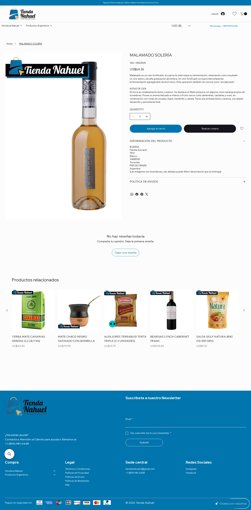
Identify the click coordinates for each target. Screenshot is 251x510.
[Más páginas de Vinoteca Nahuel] (21, 25)
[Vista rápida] (33, 289)
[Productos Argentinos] (54, 453)
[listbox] (181, 25)
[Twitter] (147, 194)
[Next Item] (117, 110)
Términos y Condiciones (77, 447)
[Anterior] (7, 289)
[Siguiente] (244, 289)
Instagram (191, 447)
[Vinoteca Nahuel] (54, 450)
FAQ (67, 463)
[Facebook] (137, 194)
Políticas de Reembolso (77, 459)
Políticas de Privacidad (77, 451)
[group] (125, 300)
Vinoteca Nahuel (14, 449)
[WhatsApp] (132, 194)
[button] (244, 13)
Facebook (191, 451)
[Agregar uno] (146, 116)
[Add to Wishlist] (242, 128)
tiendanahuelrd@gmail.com (140, 447)
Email (129, 397)
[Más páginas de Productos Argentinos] (51, 25)
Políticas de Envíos (75, 455)
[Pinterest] (142, 194)
